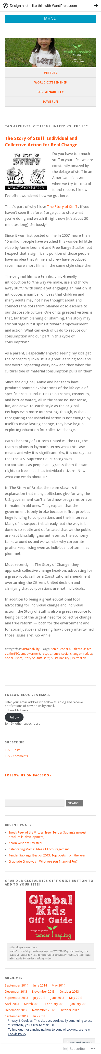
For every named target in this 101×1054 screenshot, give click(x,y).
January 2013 (79, 1004)
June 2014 (40, 985)
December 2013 (16, 991)
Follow (14, 717)
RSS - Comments (16, 756)
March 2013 (32, 1004)
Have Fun (50, 101)
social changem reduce (76, 653)
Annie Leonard (60, 649)
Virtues (50, 73)
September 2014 (16, 985)
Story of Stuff (33, 658)
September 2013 (16, 998)
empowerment (30, 653)
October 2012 (69, 1010)
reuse (56, 653)
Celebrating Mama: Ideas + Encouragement (39, 849)
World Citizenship (50, 82)
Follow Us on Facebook (28, 775)
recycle (46, 653)
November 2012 (43, 1010)
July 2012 (39, 1016)
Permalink (79, 658)
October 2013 (69, 991)
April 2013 (12, 1004)
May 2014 (58, 985)
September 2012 (16, 1016)
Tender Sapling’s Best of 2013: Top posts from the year (47, 855)
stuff (46, 658)
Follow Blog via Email (27, 695)
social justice (13, 658)
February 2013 (55, 1004)
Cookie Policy (17, 1034)
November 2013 (43, 991)
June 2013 (57, 998)
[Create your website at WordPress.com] (50, 5)
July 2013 (39, 998)
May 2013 (76, 998)
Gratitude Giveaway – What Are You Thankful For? (43, 861)
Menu (50, 19)
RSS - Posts (12, 750)
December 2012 (16, 1010)
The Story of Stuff (62, 206)
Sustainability (51, 92)
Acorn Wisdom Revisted (25, 843)
